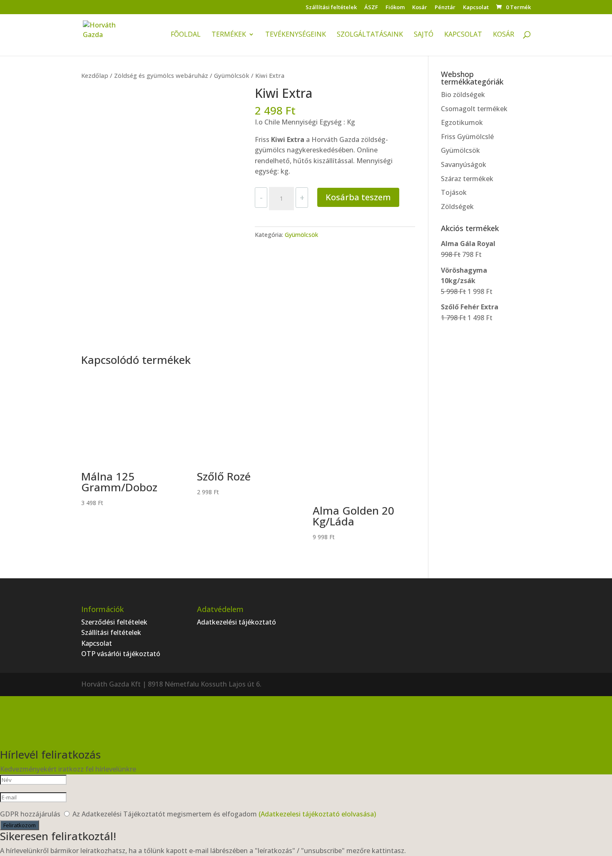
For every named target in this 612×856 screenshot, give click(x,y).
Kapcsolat (476, 8)
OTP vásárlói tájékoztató (120, 653)
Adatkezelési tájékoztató (236, 622)
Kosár (419, 8)
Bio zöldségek (463, 94)
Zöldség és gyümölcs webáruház (161, 75)
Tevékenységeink (295, 35)
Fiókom (395, 8)
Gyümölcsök (231, 75)
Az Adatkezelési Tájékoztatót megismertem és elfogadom (224, 814)
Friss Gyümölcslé (467, 136)
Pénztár (445, 8)
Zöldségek (457, 206)
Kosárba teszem (358, 197)
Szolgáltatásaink (370, 35)
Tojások (454, 192)
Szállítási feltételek (331, 8)
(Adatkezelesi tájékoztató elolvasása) (317, 814)
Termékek (228, 35)
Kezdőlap (94, 75)
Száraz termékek (467, 178)
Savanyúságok (463, 164)
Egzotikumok (462, 122)
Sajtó (423, 35)
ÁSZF (371, 8)
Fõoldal (186, 35)
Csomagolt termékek (474, 108)
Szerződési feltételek (114, 622)
